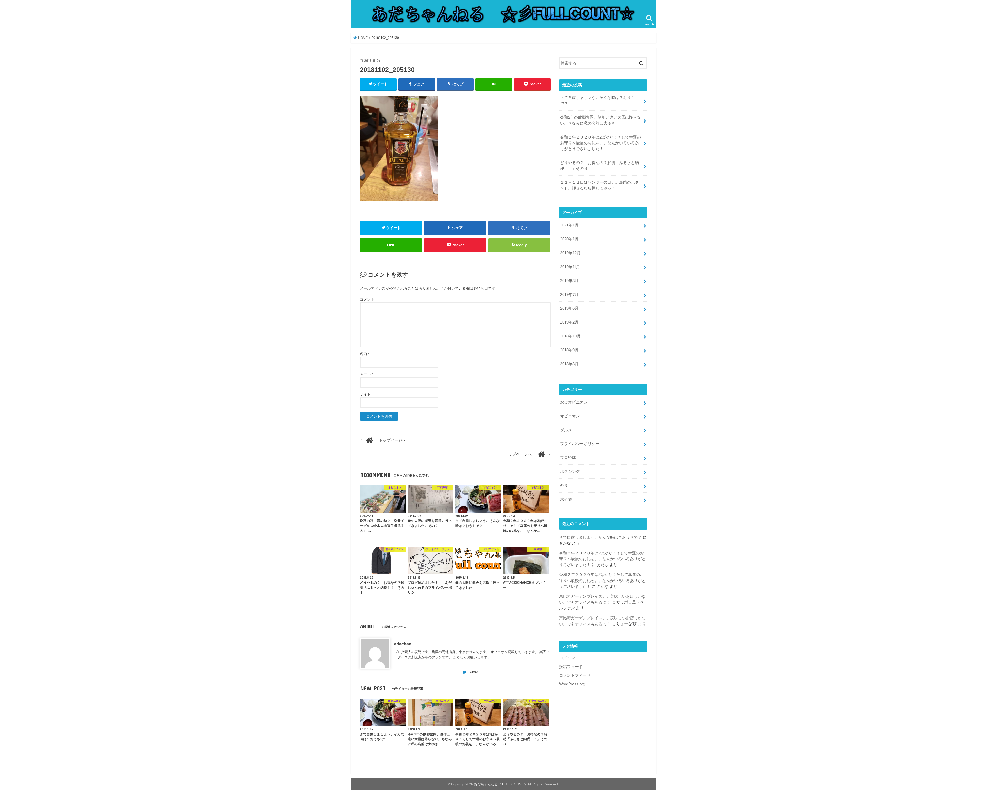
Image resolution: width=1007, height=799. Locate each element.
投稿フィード (571, 667)
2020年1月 (569, 239)
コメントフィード (575, 675)
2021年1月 (569, 225)
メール (366, 374)
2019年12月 (570, 253)
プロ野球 (568, 458)
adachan (402, 644)
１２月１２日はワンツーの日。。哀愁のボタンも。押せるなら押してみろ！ (599, 185)
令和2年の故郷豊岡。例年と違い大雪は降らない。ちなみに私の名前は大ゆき (600, 120)
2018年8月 (569, 364)
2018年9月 (569, 350)
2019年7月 (569, 295)
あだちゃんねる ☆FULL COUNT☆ (500, 784)
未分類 (566, 499)
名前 (364, 354)
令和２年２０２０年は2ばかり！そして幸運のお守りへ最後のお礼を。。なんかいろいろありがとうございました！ (600, 143)
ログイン (567, 658)
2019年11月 (570, 267)
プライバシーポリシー (579, 444)
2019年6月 (569, 308)
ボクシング (570, 471)
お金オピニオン (574, 402)
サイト (365, 394)
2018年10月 (570, 336)
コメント (367, 299)
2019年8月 (569, 281)
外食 (564, 485)
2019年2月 (569, 322)
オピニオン (570, 416)
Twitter (473, 672)
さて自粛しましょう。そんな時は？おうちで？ (597, 100)
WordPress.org (572, 684)
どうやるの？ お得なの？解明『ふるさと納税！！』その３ (599, 166)
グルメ (566, 430)
